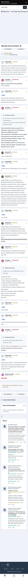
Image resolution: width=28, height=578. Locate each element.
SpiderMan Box (14, 54)
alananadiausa (11, 433)
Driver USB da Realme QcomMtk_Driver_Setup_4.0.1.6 (16, 470)
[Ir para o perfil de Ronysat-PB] (2, 152)
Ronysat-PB (8, 152)
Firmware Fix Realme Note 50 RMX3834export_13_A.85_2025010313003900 (16, 513)
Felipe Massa (8, 61)
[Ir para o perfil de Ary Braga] (2, 80)
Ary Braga (7, 79)
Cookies (17, 569)
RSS (23, 569)
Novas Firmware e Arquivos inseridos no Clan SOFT (14, 446)
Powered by (14, 571)
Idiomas (6, 569)
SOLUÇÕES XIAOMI (12, 424)
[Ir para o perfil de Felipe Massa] (2, 54)
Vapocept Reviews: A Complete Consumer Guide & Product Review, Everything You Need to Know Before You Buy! (16, 429)
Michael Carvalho (9, 374)
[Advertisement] (14, 27)
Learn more (3, 2)
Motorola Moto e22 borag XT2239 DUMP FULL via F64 (16, 450)
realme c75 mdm (13, 490)
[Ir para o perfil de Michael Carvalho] (2, 374)
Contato (12, 569)
